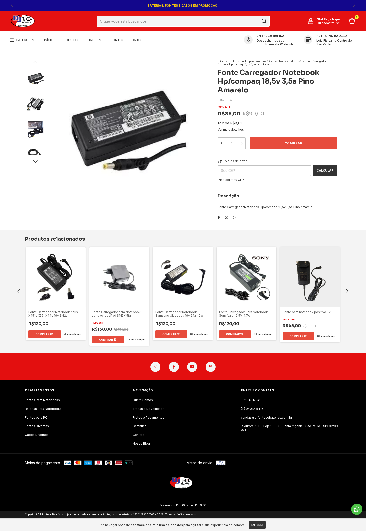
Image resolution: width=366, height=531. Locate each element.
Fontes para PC (36, 417)
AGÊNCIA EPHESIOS (194, 505)
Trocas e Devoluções (148, 409)
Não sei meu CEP (231, 180)
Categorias (25, 40)
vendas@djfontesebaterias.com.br (266, 417)
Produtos (70, 40)
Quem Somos (143, 400)
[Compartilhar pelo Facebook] (219, 217)
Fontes (117, 40)
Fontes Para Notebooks (42, 400)
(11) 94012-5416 (252, 409)
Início (48, 40)
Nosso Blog (141, 443)
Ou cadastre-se (328, 23)
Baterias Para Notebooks (43, 409)
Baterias (95, 40)
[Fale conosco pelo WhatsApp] (356, 509)
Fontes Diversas (37, 426)
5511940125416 (252, 400)
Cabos (137, 40)
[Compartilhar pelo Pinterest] (234, 217)
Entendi (257, 524)
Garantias (139, 426)
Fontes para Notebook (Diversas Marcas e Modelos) (271, 61)
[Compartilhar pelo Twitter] (226, 217)
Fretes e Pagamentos (148, 417)
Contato (138, 435)
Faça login (332, 19)
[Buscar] (264, 21)
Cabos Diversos (37, 435)
